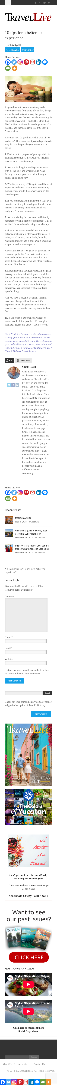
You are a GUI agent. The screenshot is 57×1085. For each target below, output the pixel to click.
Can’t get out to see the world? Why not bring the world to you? (28, 876)
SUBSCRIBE (41, 714)
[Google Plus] (40, 2)
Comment (10, 596)
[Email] (8, 68)
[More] (14, 68)
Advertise (23, 1064)
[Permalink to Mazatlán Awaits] (9, 520)
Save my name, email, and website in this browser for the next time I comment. (26, 671)
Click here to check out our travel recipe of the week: (28, 887)
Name (8, 637)
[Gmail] (32, 62)
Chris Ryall (14, 45)
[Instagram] (20, 62)
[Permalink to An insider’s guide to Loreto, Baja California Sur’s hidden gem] (9, 532)
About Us (7, 1064)
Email (8, 648)
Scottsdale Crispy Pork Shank (28, 896)
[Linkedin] (49, 2)
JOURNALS (12, 49)
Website (9, 659)
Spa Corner (27, 49)
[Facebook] (35, 2)
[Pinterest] (26, 62)
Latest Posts (25, 360)
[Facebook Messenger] (45, 62)
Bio (10, 360)
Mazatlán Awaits (23, 518)
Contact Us (39, 1064)
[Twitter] (44, 2)
